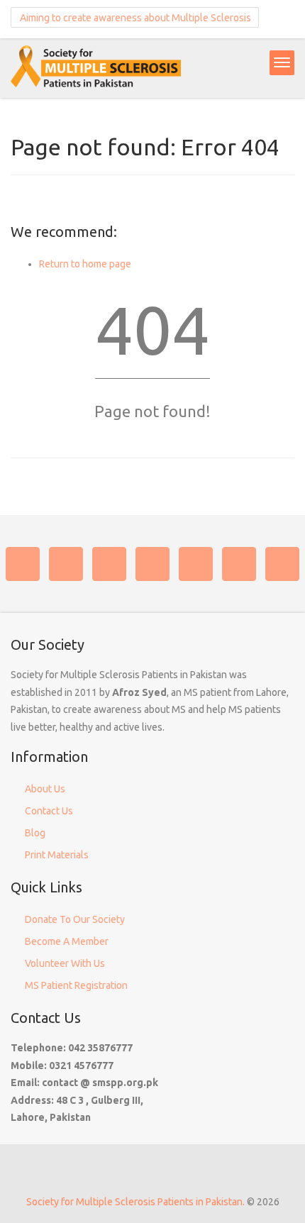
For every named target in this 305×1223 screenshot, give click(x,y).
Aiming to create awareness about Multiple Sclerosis (134, 17)
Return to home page (85, 264)
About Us (45, 789)
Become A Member (67, 941)
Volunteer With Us (65, 963)
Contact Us (49, 811)
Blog (35, 833)
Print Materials (57, 854)
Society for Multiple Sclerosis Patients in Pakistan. (135, 1201)
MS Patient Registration (76, 985)
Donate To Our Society (75, 919)
